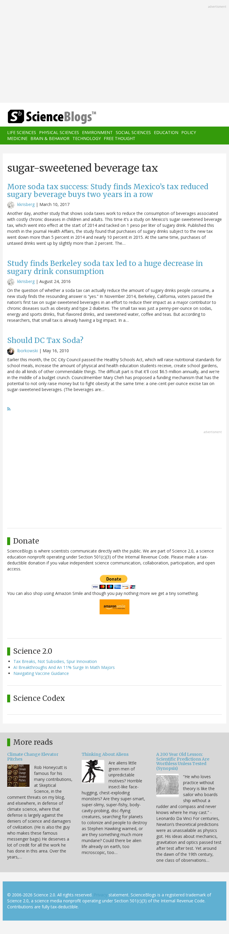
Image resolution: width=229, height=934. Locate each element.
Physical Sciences (59, 132)
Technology (86, 138)
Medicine (17, 138)
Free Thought (119, 138)
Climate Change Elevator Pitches (32, 756)
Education (166, 132)
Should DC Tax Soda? (45, 340)
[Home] (43, 117)
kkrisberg (26, 204)
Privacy (100, 895)
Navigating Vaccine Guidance (41, 673)
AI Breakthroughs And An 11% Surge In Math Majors (64, 667)
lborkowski (27, 350)
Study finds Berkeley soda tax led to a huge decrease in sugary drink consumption (105, 267)
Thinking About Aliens (105, 754)
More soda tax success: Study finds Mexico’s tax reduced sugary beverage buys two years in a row (107, 190)
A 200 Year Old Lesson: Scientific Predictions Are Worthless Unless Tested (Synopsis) (182, 761)
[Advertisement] (114, 52)
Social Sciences (133, 132)
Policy (188, 132)
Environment (97, 132)
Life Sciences (21, 132)
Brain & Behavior (49, 138)
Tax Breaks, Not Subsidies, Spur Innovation (55, 661)
